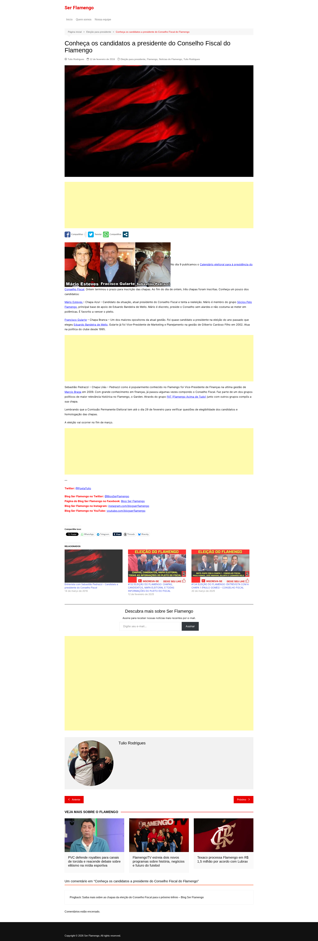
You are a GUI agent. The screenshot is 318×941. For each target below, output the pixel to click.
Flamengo (152, 59)
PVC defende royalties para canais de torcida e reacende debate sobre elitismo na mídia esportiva (94, 861)
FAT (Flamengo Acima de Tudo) (186, 396)
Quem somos (83, 19)
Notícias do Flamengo (170, 59)
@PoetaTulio (83, 488)
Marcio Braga (73, 392)
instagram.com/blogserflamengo (128, 506)
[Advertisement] (159, 205)
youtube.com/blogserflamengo (126, 510)
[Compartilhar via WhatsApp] (112, 234)
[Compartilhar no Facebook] (74, 234)
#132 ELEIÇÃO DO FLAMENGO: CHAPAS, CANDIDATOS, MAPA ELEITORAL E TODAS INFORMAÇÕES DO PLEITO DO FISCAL (151, 587)
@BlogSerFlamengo (117, 496)
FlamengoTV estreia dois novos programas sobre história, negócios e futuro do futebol (159, 861)
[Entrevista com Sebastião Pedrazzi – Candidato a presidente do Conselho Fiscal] (95, 566)
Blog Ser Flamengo (133, 501)
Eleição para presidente (133, 59)
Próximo (241, 799)
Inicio (69, 19)
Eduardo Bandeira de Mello (91, 324)
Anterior (76, 799)
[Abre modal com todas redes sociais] (126, 234)
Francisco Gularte (76, 319)
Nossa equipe (105, 19)
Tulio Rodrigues (76, 59)
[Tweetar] (95, 234)
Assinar (190, 626)
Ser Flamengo (79, 7)
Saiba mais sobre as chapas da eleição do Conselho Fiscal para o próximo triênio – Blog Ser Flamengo (143, 897)
